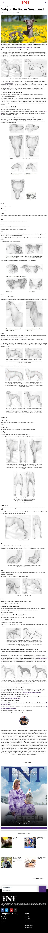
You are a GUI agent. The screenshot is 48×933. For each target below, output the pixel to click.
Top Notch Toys (4, 702)
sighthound (9, 83)
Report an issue (28, 927)
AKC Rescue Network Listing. (13, 698)
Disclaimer (27, 923)
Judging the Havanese (16, 838)
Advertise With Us (29, 925)
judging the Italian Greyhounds (24, 47)
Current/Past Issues (5, 916)
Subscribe (3, 921)
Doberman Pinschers (7, 659)
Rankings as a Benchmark (40, 838)
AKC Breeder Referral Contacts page (32, 692)
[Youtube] (11, 910)
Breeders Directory (5, 918)
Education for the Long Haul (41, 858)
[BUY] (8, 828)
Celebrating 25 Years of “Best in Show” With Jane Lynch (17, 859)
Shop (2, 923)
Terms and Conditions (29, 921)
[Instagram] (15, 910)
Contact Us (27, 916)
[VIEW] (24, 828)
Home (2, 6)
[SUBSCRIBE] (39, 828)
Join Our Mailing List (7, 887)
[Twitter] (6, 910)
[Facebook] (2, 910)
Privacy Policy (28, 918)
